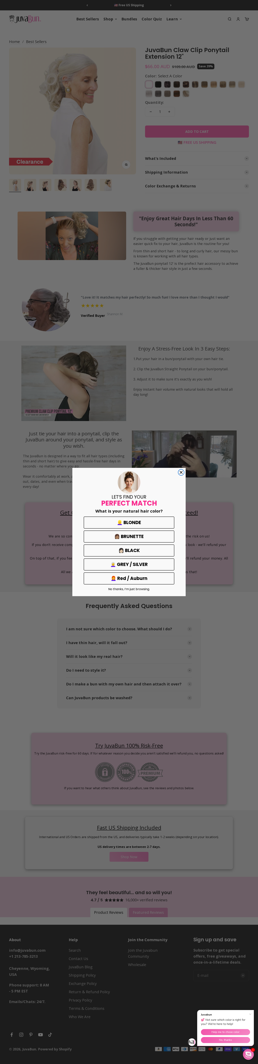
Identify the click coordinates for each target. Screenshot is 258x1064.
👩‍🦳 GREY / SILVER (129, 564)
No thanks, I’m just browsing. (129, 589)
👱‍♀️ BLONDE (129, 522)
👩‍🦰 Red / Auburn (129, 578)
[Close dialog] (181, 472)
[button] (248, 1054)
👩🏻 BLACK (129, 550)
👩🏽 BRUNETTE (129, 536)
